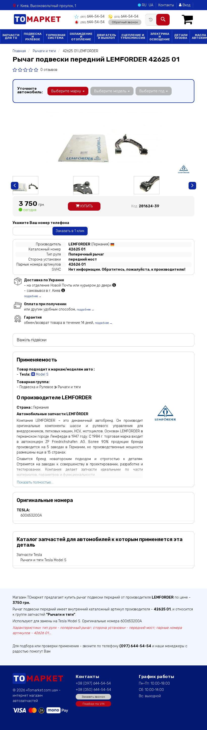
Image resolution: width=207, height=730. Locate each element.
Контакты (166, 5)
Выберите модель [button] (110, 91)
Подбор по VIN (94, 704)
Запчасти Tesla (29, 555)
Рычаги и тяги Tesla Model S (43, 560)
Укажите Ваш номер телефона (41, 223)
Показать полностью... (35, 482)
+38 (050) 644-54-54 (93, 690)
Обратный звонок (125, 22)
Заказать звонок (93, 696)
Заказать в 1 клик (70, 231)
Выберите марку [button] (66, 91)
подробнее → (32, 296)
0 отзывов (48, 70)
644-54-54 (93, 16)
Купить (86, 206)
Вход (186, 5)
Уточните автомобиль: (30, 90)
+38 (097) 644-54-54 (93, 683)
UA (151, 5)
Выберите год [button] (152, 91)
